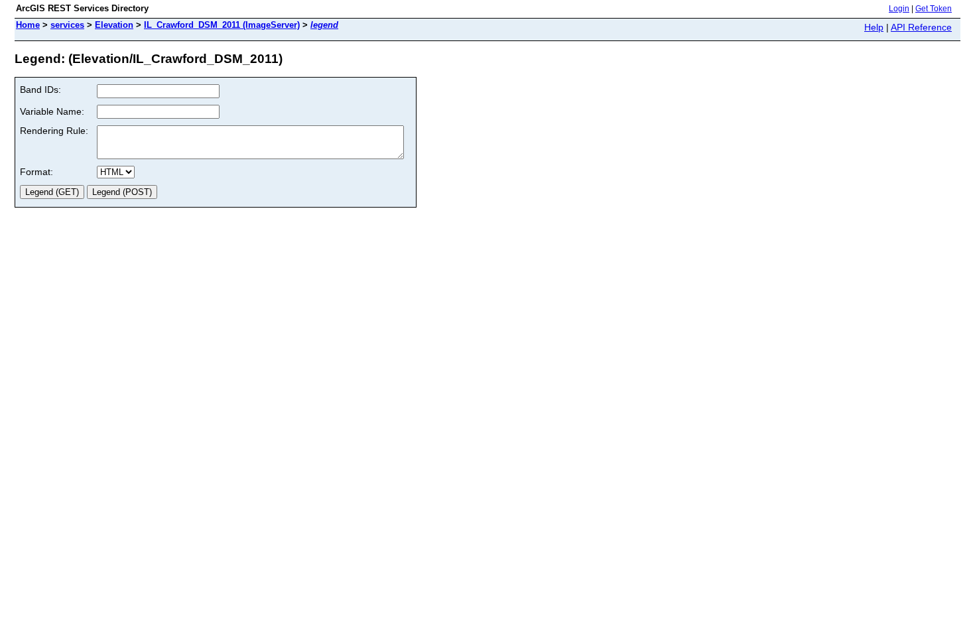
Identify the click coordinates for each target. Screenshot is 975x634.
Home (28, 25)
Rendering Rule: (54, 130)
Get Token (933, 9)
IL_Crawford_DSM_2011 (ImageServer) (222, 25)
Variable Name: (52, 111)
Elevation (114, 25)
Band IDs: (40, 89)
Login (899, 9)
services (67, 25)
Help (873, 27)
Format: (36, 171)
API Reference (921, 27)
